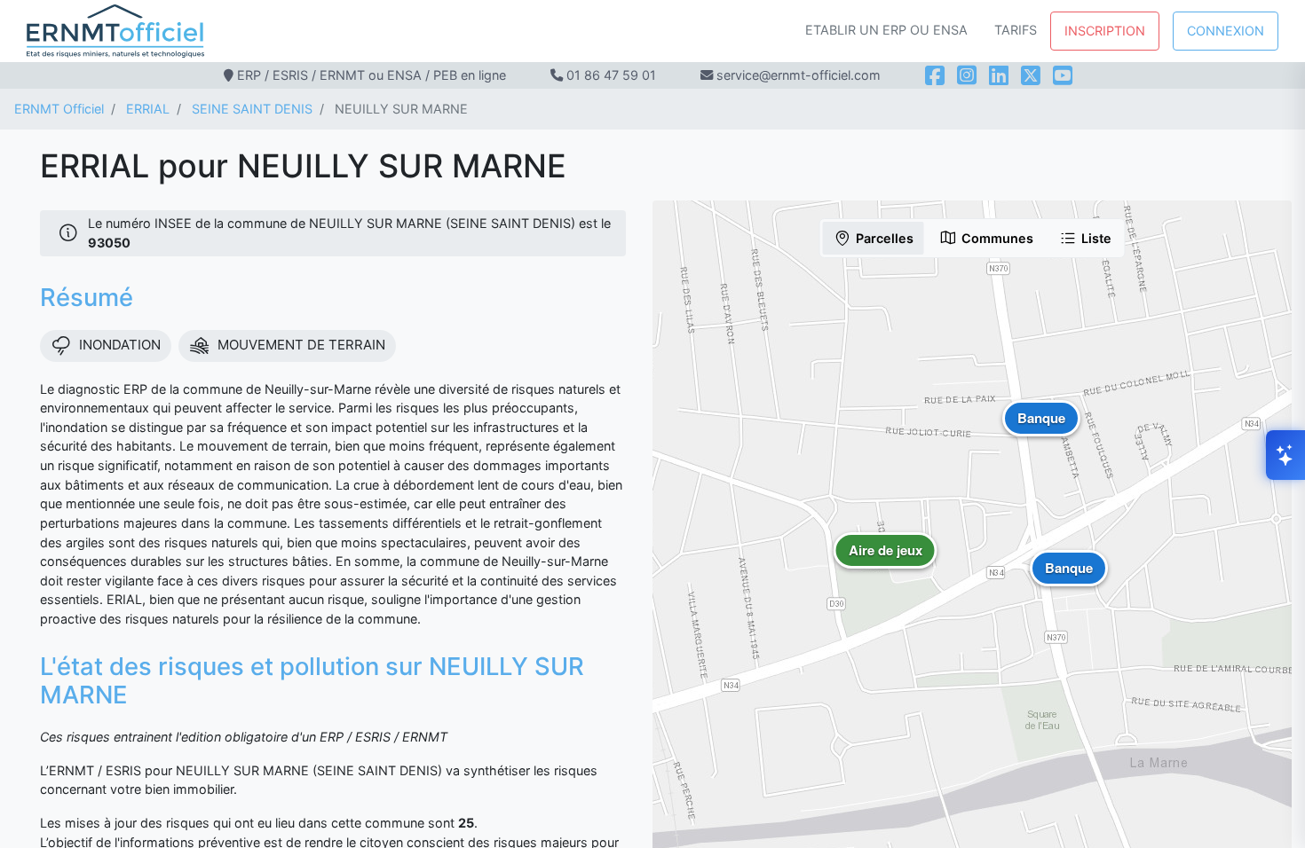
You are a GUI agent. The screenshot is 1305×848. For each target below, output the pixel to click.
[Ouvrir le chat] (1285, 455)
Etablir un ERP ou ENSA (886, 29)
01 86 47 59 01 (611, 74)
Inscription (1104, 30)
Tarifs (1015, 29)
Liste (1096, 238)
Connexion (1225, 30)
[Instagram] (967, 75)
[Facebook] (935, 75)
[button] (885, 563)
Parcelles (885, 238)
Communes (997, 238)
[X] (1030, 75)
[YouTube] (1062, 75)
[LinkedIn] (998, 75)
